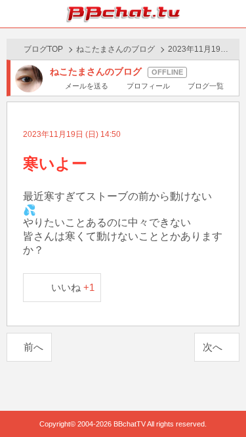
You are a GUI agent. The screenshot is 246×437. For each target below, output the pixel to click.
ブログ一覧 (206, 86)
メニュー (232, 14)
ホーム (14, 14)
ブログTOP (43, 49)
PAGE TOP (222, 402)
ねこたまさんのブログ (115, 49)
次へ (212, 346)
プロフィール (148, 86)
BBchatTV (123, 14)
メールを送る (86, 86)
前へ (33, 346)
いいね (73, 287)
